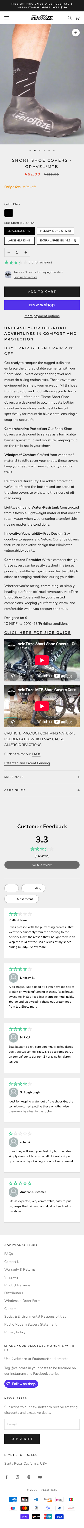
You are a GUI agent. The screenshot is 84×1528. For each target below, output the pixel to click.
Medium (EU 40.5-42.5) (55, 230)
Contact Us (12, 1261)
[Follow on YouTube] (40, 1477)
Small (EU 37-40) (19, 230)
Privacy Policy (14, 1332)
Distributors (13, 1293)
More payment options (42, 316)
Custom (10, 1308)
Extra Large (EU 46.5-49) (58, 240)
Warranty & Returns (20, 1269)
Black (8, 213)
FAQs (36, 754)
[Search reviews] (11, 888)
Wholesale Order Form (22, 1300)
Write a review (42, 865)
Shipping (11, 1277)
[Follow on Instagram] (18, 1477)
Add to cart (42, 292)
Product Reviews (17, 1285)
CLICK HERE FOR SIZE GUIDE (37, 632)
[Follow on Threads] (29, 1477)
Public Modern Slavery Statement (30, 1324)
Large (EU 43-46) (19, 240)
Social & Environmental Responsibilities (35, 1316)
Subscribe (22, 1439)
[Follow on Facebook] (6, 1477)
